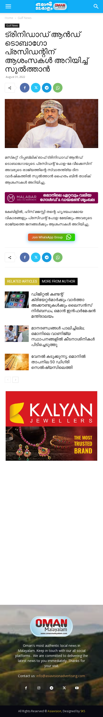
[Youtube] (77, 688)
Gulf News (24, 18)
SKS (82, 711)
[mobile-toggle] (8, 6)
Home (9, 18)
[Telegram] (47, 88)
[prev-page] (8, 380)
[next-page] (15, 380)
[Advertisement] (51, 537)
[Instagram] (38, 688)
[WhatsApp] (58, 88)
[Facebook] (24, 88)
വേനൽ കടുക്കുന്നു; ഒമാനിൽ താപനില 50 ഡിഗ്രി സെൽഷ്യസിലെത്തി (58, 362)
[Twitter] (35, 88)
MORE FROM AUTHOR (58, 281)
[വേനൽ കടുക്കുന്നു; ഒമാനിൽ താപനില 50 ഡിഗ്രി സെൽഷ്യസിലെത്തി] (17, 362)
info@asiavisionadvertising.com (60, 676)
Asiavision (54, 711)
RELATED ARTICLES (22, 281)
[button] (96, 6)
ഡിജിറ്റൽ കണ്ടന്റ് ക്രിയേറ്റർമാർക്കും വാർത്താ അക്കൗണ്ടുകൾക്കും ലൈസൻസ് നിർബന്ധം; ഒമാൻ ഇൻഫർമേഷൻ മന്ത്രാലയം (63, 305)
